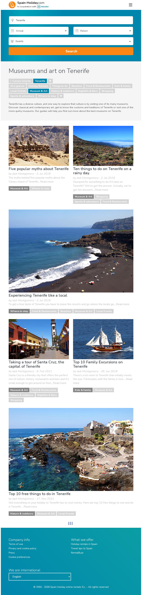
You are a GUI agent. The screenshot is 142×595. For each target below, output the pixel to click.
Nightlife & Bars (88, 91)
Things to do (60, 86)
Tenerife (40, 81)
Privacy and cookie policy (22, 548)
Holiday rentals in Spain (84, 544)
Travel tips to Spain (81, 548)
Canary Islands (21, 81)
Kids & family (122, 86)
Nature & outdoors (62, 91)
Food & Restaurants (98, 86)
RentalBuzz (77, 552)
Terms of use (16, 544)
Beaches (77, 86)
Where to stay (47, 96)
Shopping (107, 91)
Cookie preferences (19, 557)
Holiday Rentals (38, 86)
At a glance (17, 86)
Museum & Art (38, 91)
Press (12, 552)
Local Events (18, 91)
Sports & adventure (22, 96)
